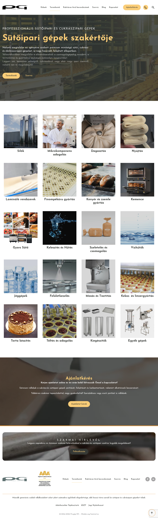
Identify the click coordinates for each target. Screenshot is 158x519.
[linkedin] (153, 479)
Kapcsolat (113, 7)
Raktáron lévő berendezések (76, 7)
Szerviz (95, 7)
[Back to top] (152, 513)
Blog (104, 7)
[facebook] (147, 479)
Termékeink (55, 7)
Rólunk (44, 7)
